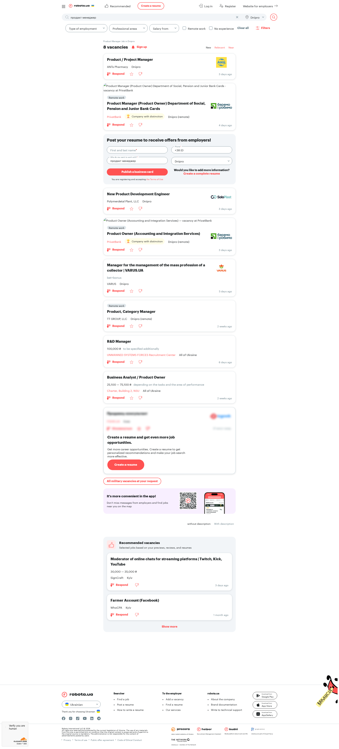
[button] (265, 695)
